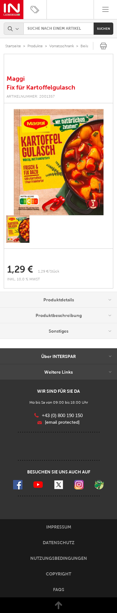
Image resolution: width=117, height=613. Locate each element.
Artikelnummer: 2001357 (31, 96)
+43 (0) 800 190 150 (62, 415)
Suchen (103, 28)
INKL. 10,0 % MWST (24, 279)
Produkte (35, 46)
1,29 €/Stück (48, 271)
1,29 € (20, 269)
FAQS (58, 589)
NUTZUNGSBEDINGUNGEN (58, 558)
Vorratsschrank (61, 46)
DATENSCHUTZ (59, 542)
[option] (58, 162)
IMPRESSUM (58, 526)
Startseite (13, 46)
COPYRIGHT (58, 573)
